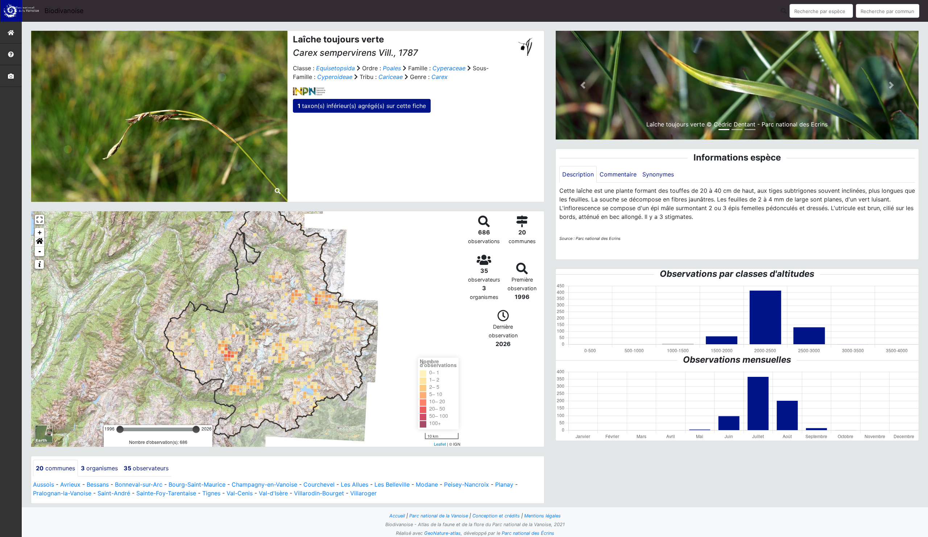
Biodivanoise (64, 10)
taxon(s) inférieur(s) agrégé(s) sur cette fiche (362, 105)
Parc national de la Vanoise (438, 516)
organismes (99, 468)
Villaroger (363, 493)
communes (55, 468)
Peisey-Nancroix (466, 484)
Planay (504, 484)
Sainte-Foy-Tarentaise (166, 493)
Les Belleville (392, 484)
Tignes (211, 493)
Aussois (43, 484)
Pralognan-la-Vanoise (62, 493)
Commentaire (618, 174)
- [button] (40, 251)
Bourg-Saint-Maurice (197, 484)
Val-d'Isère (273, 493)
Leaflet (440, 444)
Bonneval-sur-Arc (138, 484)
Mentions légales (542, 516)
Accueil (397, 516)
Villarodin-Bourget (319, 493)
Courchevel (319, 484)
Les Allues (354, 484)
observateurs (146, 468)
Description (578, 174)
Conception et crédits (496, 516)
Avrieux (70, 484)
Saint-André (114, 493)
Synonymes (658, 174)
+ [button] (40, 232)
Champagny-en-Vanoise (264, 484)
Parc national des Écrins (528, 533)
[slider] (120, 429)
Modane (427, 484)
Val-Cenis (240, 493)
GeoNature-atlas (442, 533)
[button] (39, 242)
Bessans (98, 484)
